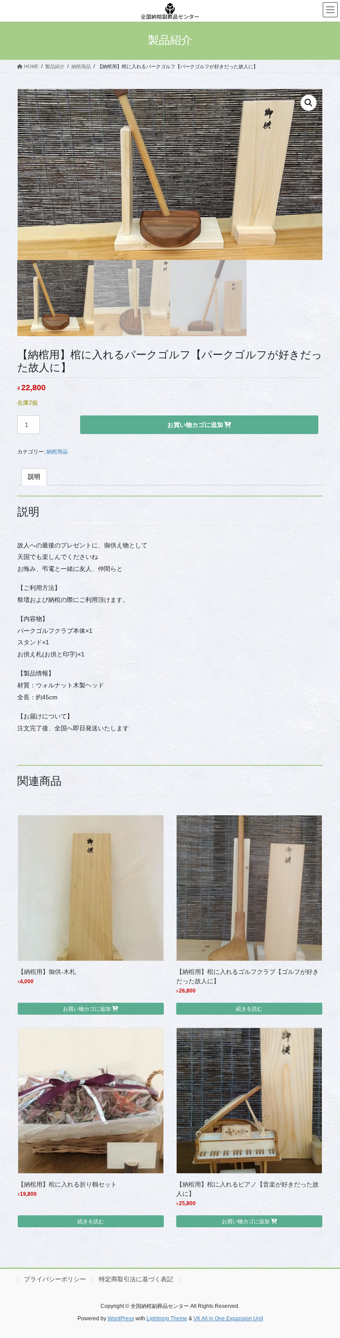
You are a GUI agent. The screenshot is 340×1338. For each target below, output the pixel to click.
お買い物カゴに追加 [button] (87, 1009)
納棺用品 (57, 452)
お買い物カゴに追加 (195, 424)
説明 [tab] (34, 476)
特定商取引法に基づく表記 (136, 1279)
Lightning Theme (167, 1318)
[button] (309, 103)
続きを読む (249, 1009)
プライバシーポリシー (55, 1279)
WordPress (121, 1318)
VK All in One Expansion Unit (228, 1318)
